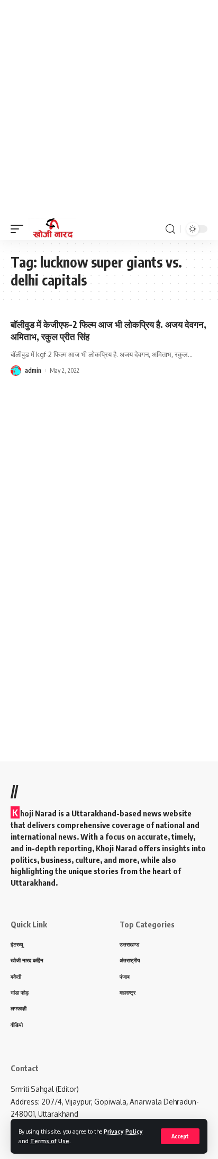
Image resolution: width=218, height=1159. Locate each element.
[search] (170, 229)
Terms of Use (49, 1140)
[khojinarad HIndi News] (52, 229)
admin (33, 370)
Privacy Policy (123, 1131)
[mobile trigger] (20, 229)
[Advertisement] (109, 109)
